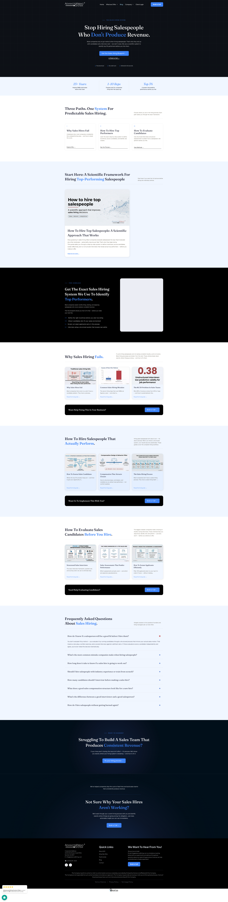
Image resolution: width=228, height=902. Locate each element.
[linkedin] (70, 865)
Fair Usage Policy (127, 882)
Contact (101, 862)
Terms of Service (100, 882)
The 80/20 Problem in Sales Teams (147, 387)
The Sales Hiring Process (143, 474)
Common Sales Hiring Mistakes (112, 387)
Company (128, 4)
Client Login (140, 4)
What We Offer (103, 854)
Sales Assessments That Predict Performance (112, 566)
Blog (121, 4)
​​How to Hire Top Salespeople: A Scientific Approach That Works (97, 233)
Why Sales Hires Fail (74, 387)
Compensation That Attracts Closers (111, 475)
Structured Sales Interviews (77, 565)
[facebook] (66, 865)
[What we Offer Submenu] (117, 4)
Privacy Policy (114, 882)
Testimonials (102, 857)
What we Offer (111, 4)
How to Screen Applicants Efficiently (144, 566)
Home (102, 4)
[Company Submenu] (132, 4)
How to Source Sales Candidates (79, 474)
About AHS (102, 851)
